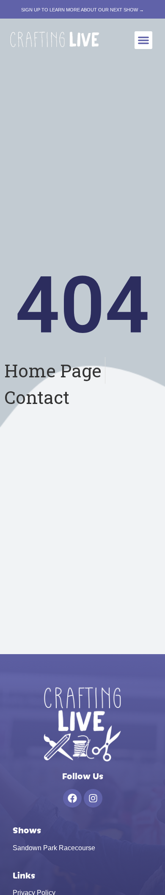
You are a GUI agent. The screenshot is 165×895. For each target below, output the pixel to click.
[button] (143, 40)
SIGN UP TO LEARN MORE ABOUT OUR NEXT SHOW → (82, 9)
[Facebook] (72, 798)
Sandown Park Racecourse (54, 847)
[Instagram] (93, 798)
